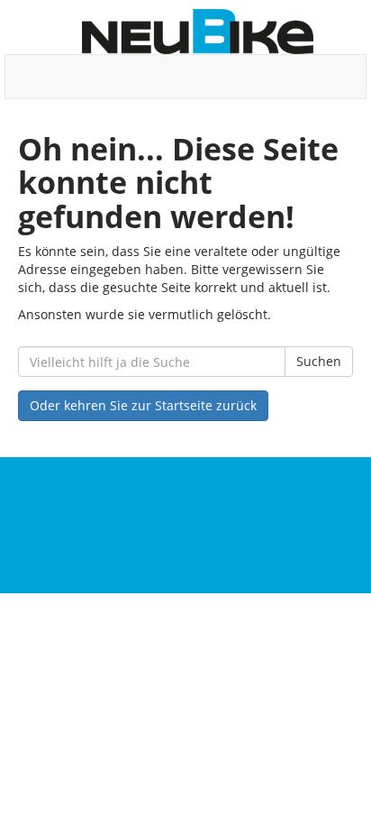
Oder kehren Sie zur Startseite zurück (143, 405)
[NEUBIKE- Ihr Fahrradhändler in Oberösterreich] (197, 31)
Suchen (318, 361)
